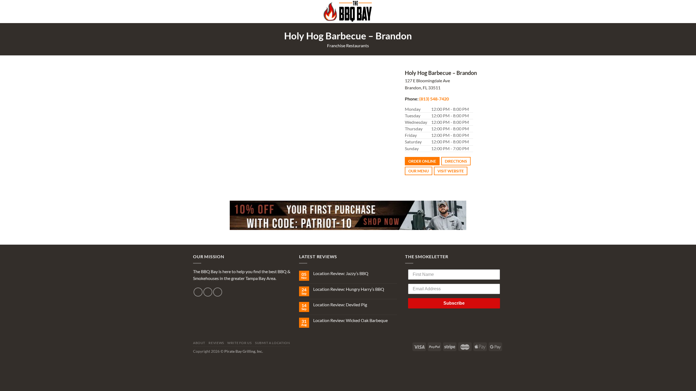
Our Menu (418, 171)
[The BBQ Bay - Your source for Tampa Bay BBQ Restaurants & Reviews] (348, 11)
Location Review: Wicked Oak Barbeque (350, 320)
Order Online (422, 161)
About (199, 343)
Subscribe (454, 303)
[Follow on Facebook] (198, 292)
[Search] (195, 11)
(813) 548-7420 (434, 98)
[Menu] (499, 11)
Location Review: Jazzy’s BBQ (340, 273)
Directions (456, 161)
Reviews (216, 343)
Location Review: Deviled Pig (340, 304)
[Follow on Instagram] (207, 292)
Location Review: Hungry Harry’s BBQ (348, 289)
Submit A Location (272, 343)
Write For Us (239, 343)
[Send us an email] (217, 292)
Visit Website (450, 171)
